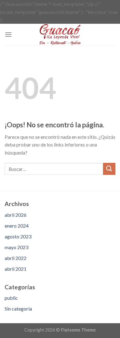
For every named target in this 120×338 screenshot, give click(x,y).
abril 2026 (15, 215)
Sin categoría (18, 308)
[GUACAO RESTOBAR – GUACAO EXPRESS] (60, 34)
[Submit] (109, 169)
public (11, 298)
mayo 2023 (16, 247)
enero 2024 (17, 226)
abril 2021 (15, 269)
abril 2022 (15, 258)
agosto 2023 (18, 236)
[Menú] (8, 34)
